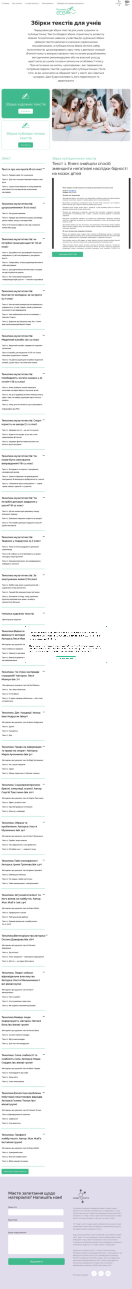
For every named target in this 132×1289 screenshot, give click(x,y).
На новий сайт (66, 658)
